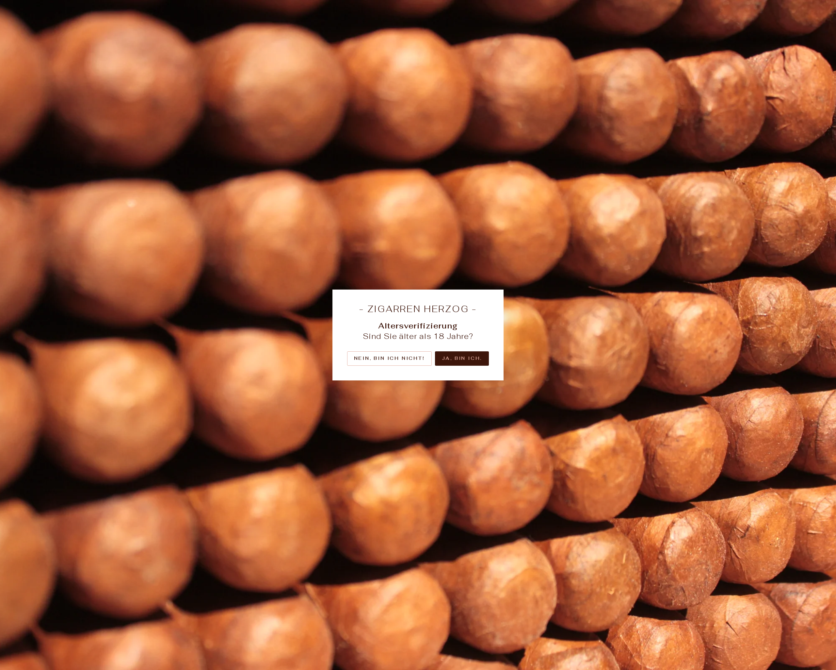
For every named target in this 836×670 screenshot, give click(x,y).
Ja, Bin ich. (462, 358)
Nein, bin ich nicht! (389, 358)
